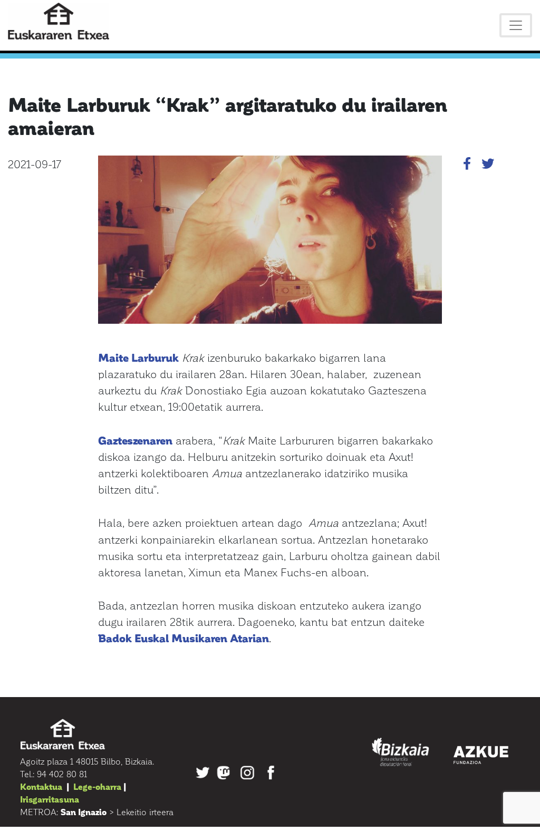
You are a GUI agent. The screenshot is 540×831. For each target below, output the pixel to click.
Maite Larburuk (138, 357)
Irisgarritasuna (49, 799)
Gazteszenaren (135, 440)
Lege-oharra (97, 786)
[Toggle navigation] (515, 25)
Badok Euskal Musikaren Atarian (183, 637)
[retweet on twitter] (487, 165)
